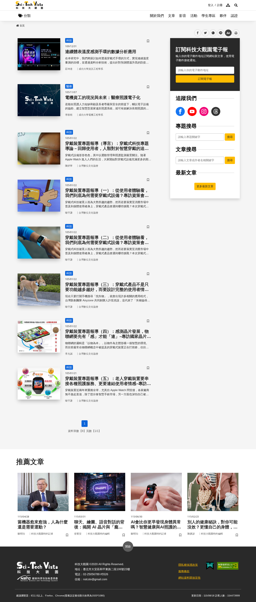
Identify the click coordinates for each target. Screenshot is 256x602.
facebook (197, 32)
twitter (205, 32)
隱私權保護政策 (188, 564)
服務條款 (183, 571)
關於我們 (157, 16)
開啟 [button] (128, 546)
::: (205, 5)
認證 (234, 16)
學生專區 (208, 16)
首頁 (22, 25)
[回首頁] (29, 5)
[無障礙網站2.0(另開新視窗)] (227, 566)
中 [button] (228, 32)
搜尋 (230, 136)
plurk (213, 32)
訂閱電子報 (205, 78)
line (219, 32)
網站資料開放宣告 (189, 577)
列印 (235, 32)
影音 (182, 16)
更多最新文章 (205, 186)
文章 (171, 16)
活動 (193, 16)
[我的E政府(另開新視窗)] (210, 566)
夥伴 (223, 16)
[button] (236, 5)
